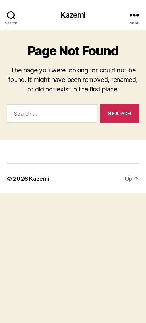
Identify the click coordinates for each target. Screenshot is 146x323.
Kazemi (73, 15)
